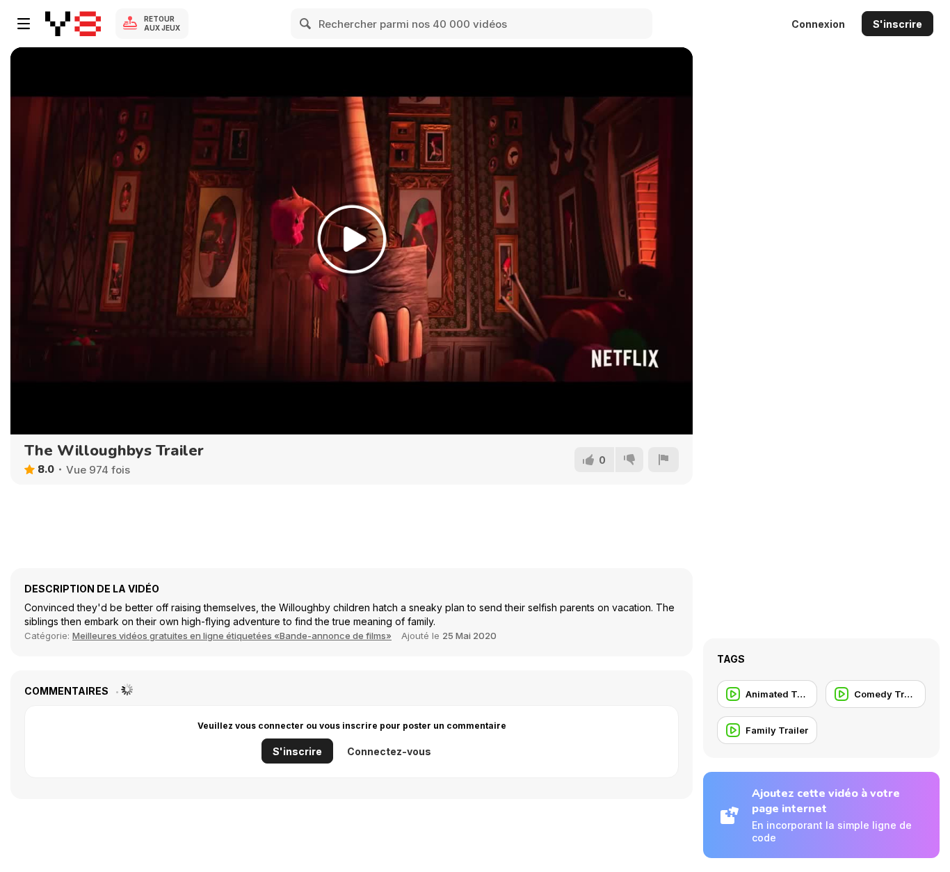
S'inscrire (897, 24)
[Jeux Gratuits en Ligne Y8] (73, 23)
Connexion (818, 24)
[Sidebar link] (24, 24)
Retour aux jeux (162, 23)
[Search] (306, 23)
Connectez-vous (389, 751)
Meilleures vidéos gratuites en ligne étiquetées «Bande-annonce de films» (232, 635)
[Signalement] (663, 459)
